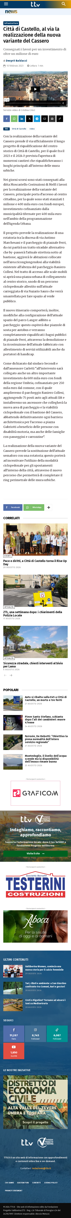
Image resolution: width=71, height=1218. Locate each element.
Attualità (9, 607)
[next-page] (11, 676)
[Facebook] (6, 118)
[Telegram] (37, 118)
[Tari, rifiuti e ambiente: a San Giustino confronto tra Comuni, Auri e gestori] (13, 988)
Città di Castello (19, 129)
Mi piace (14, 1027)
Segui (35, 1027)
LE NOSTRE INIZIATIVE (17, 1070)
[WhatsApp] (14, 118)
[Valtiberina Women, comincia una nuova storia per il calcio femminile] (13, 971)
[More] (48, 507)
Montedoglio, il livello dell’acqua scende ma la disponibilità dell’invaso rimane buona (46, 758)
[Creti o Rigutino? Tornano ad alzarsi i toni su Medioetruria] (13, 1005)
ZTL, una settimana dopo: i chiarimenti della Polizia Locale (32, 613)
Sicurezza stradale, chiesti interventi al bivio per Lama (33, 664)
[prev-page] (5, 676)
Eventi (7, 556)
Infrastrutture (11, 23)
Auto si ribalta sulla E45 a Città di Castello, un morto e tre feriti (46, 699)
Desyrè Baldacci (16, 60)
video (32, 129)
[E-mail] (44, 118)
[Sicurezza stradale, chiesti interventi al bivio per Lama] (35, 642)
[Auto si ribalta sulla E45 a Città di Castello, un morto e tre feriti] (13, 703)
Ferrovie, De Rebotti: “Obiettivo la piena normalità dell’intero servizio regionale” (46, 739)
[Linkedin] (21, 118)
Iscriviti (13, 1044)
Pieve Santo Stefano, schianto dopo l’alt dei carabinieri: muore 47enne (45, 719)
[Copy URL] (59, 118)
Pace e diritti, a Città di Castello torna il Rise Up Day (35, 562)
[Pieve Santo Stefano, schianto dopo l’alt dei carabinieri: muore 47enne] (13, 723)
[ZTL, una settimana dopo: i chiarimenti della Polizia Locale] (35, 591)
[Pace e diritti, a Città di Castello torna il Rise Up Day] (35, 539)
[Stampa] (52, 118)
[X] (29, 118)
